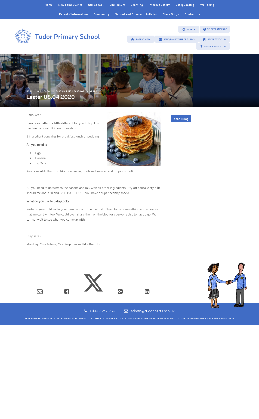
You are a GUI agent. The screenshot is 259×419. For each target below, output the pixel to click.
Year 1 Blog (181, 119)
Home (29, 91)
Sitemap (96, 318)
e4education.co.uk (223, 318)
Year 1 (93, 91)
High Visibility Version (38, 318)
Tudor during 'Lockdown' (70, 91)
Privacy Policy (114, 318)
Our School (44, 91)
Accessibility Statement (72, 318)
